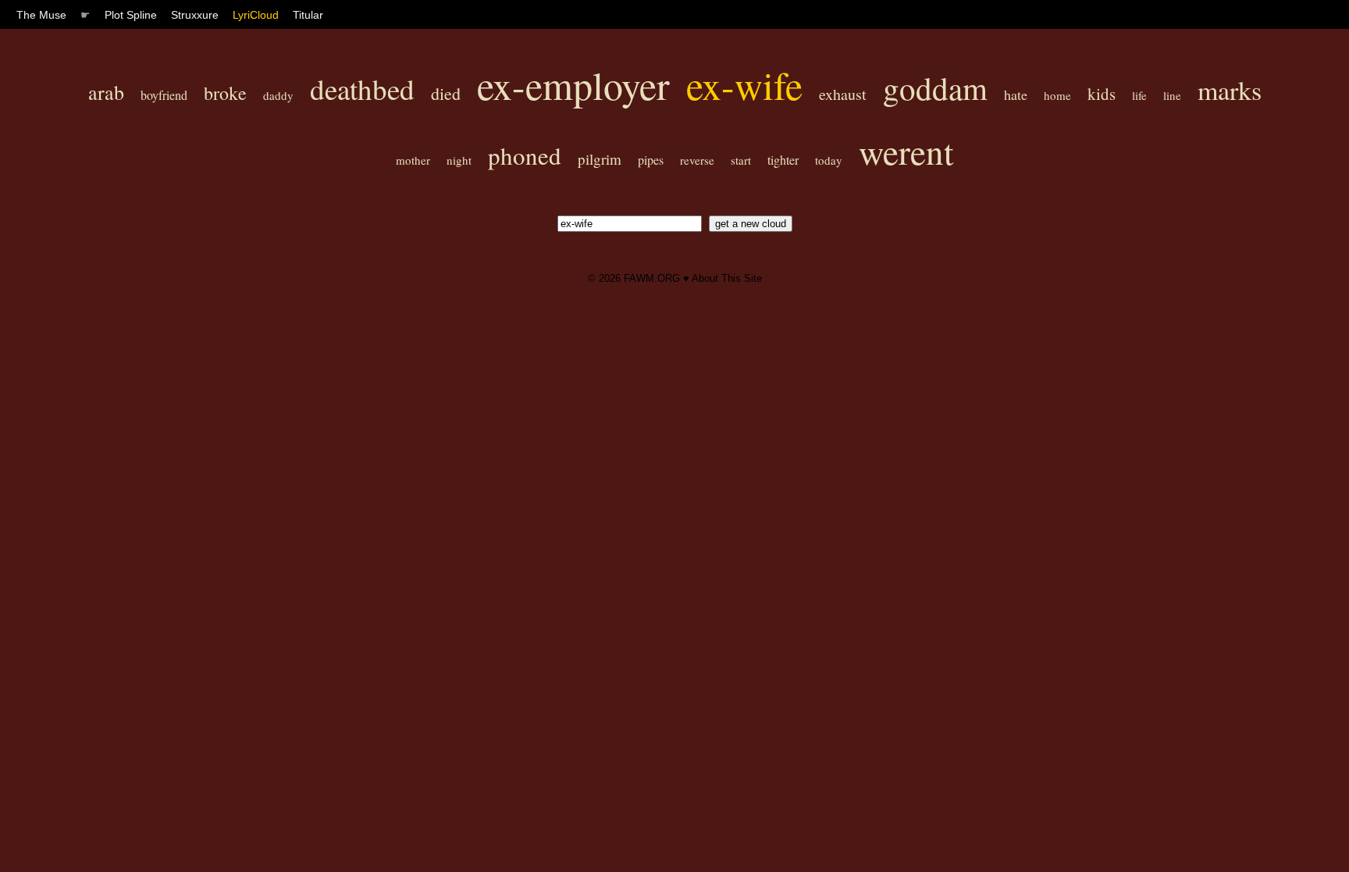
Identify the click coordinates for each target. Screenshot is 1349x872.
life (1139, 95)
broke (225, 92)
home (1057, 95)
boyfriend (164, 95)
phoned (524, 155)
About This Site (727, 278)
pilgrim (599, 159)
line (1172, 95)
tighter (783, 159)
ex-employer (573, 85)
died (446, 93)
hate (1015, 94)
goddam (935, 87)
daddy (278, 95)
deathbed (362, 88)
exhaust (843, 94)
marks (1230, 90)
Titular (308, 15)
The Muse (41, 15)
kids (1101, 94)
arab (106, 92)
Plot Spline (131, 15)
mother (413, 160)
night (459, 160)
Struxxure (195, 15)
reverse (697, 160)
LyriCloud (256, 15)
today (828, 160)
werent (906, 151)
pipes (651, 159)
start (741, 160)
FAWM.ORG (652, 278)
